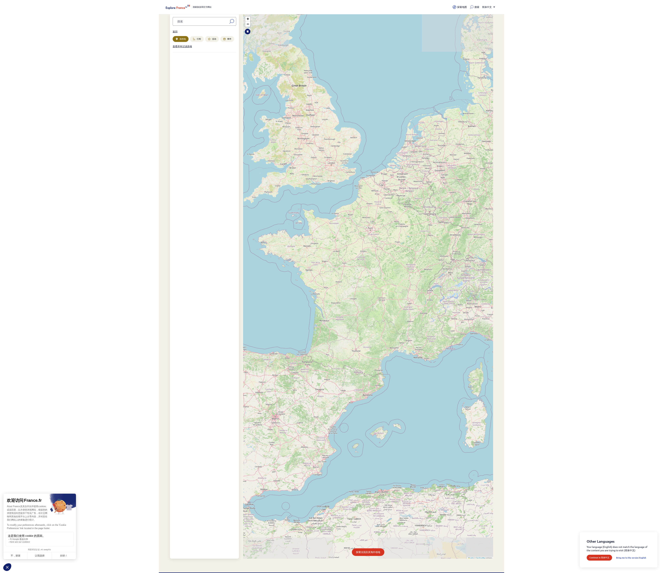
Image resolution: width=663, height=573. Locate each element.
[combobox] (200, 21)
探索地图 (462, 7)
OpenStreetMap (480, 558)
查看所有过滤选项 (182, 46)
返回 (175, 31)
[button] (247, 19)
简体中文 (487, 7)
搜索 (476, 7)
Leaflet (471, 558)
